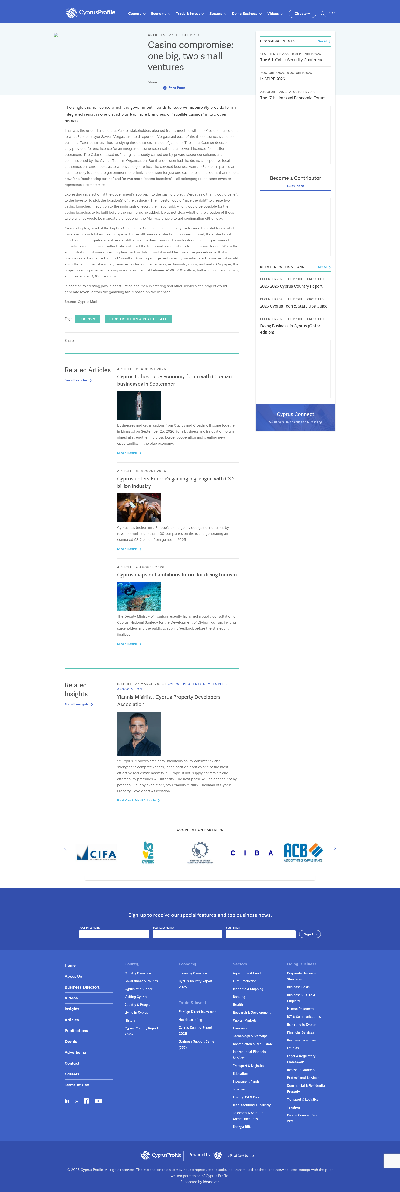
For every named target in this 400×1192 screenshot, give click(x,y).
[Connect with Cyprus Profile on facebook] (86, 1100)
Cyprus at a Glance (139, 989)
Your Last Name (163, 928)
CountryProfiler (233, 1155)
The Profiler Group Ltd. (305, 279)
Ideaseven (211, 1182)
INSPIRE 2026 (272, 79)
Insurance (240, 1028)
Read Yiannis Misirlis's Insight (136, 800)
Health (238, 1005)
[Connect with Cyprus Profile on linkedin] (67, 1100)
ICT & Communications (304, 1017)
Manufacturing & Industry (252, 1105)
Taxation (293, 1107)
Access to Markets (301, 1070)
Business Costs (298, 987)
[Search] (323, 13)
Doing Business (245, 14)
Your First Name (89, 928)
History (130, 1021)
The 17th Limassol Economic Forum (293, 98)
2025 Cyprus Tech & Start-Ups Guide (294, 306)
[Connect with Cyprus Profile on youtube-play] (98, 1102)
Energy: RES (242, 1127)
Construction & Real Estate (138, 319)
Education (240, 1074)
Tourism (87, 319)
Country (135, 14)
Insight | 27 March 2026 (141, 684)
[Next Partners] (334, 848)
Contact (72, 1063)
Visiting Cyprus (136, 997)
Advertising (75, 1052)
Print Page (176, 87)
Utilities (293, 1048)
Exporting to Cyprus (301, 1025)
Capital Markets (245, 1021)
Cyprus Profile (90, 13)
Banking (239, 997)
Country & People (137, 1005)
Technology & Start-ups (250, 1036)
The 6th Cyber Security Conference (293, 60)
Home (70, 965)
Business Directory (82, 987)
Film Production (244, 981)
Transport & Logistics (248, 1066)
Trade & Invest (188, 14)
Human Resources (300, 1009)
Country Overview (138, 973)
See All (323, 41)
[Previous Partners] (66, 848)
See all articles (76, 380)
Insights (72, 1008)
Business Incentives (302, 1040)
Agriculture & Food (247, 973)
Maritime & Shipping (248, 989)
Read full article (127, 453)
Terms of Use (77, 1084)
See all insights (77, 704)
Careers (72, 1074)
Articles (72, 1019)
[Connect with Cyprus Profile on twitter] (77, 1101)
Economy (159, 14)
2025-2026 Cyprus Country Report (291, 286)
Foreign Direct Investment (198, 1012)
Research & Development (252, 1013)
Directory (302, 14)
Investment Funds (246, 1082)
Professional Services (303, 1078)
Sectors (216, 14)
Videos (273, 14)
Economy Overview (193, 973)
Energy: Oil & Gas (246, 1097)
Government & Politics (141, 981)
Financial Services (300, 1033)
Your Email (233, 928)
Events (71, 1041)
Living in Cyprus (136, 1013)
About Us (73, 976)
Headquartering (190, 1020)
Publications (76, 1030)
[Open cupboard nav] (332, 13)
